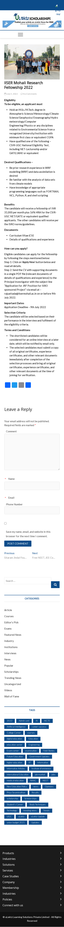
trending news (30, 810)
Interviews (10, 653)
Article (8, 610)
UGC (9, 816)
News (7, 659)
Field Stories (49, 750)
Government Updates (39, 756)
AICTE (47, 720)
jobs (53, 774)
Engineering (34, 744)
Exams (8, 628)
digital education (14, 738)
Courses (9, 616)
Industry (9, 640)
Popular (8, 665)
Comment (11, 431)
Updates (35, 822)
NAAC (33, 780)
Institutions (11, 647)
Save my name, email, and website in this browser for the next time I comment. (28, 534)
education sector (14, 744)
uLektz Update (38, 816)
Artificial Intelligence (16, 726)
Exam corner (13, 750)
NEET (45, 780)
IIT (30, 762)
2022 (9, 720)
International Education (18, 774)
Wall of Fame (11, 696)
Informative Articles (16, 768)
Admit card (24, 720)
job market (40, 774)
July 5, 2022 (12, 94)
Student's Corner (15, 804)
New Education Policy (17, 786)
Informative (42, 762)
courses (31, 732)
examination (31, 750)
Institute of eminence (41, 768)
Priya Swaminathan (16, 792)
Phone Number (14, 504)
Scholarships (11, 671)
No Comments (30, 94)
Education (33, 738)
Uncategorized (12, 684)
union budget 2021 (16, 822)
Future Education (15, 756)
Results (35, 792)
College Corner (14, 732)
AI (37, 720)
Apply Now (28, 262)
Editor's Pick (11, 622)
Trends (46, 810)
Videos (8, 690)
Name (11, 478)
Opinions (49, 786)
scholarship (12, 798)
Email (11, 497)
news (35, 786)
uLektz (21, 816)
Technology (12, 810)
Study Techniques (37, 804)
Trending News (12, 677)
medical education (15, 780)
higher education (14, 762)
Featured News (12, 634)
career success (39, 726)
